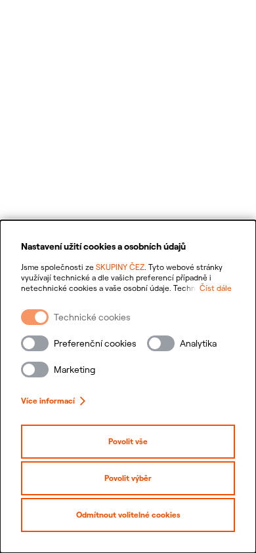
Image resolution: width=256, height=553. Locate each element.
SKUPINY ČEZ (120, 267)
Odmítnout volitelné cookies (128, 515)
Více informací (48, 401)
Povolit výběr (128, 478)
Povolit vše (128, 441)
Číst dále (216, 288)
